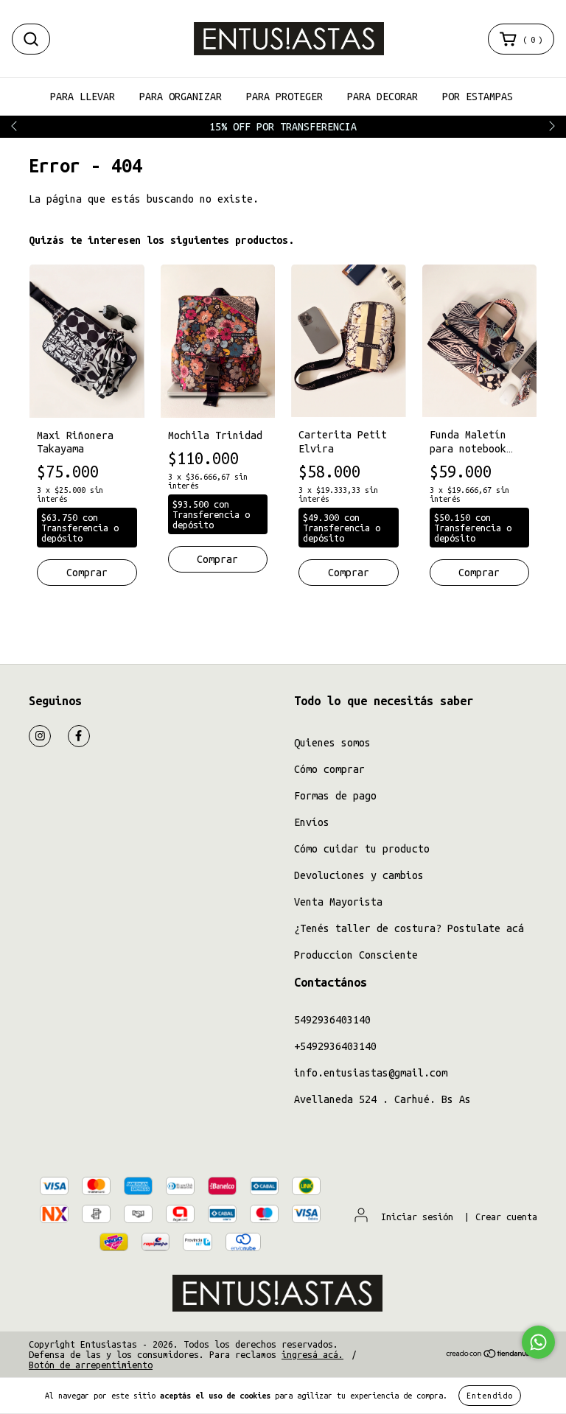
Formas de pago (335, 796)
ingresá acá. (312, 1354)
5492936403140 (332, 1020)
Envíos (311, 822)
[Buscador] (31, 39)
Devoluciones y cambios (359, 875)
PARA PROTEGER (284, 96)
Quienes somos (332, 743)
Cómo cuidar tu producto (362, 849)
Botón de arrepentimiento (91, 1364)
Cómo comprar (329, 769)
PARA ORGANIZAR (180, 96)
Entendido (490, 1395)
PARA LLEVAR (82, 96)
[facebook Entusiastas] (79, 736)
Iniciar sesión (417, 1216)
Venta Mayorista (338, 902)
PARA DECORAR (382, 96)
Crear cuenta (506, 1216)
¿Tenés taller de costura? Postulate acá (409, 928)
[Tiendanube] (491, 1355)
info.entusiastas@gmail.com (370, 1073)
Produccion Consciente (356, 955)
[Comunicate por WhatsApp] (538, 1342)
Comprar (479, 572)
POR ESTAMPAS (477, 96)
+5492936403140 (335, 1046)
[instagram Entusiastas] (40, 736)
